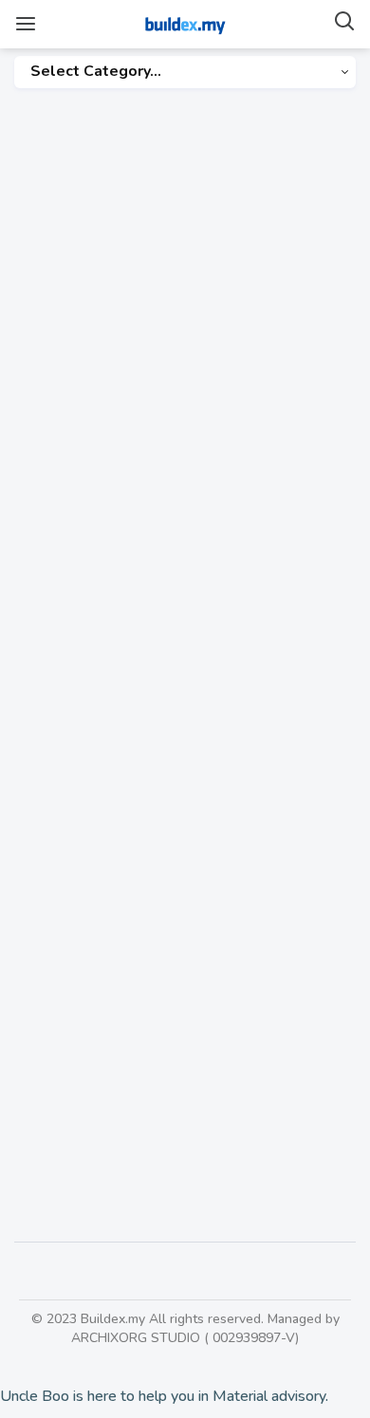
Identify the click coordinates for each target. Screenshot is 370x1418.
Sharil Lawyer (78, 923)
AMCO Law (68, 604)
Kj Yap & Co (69, 334)
